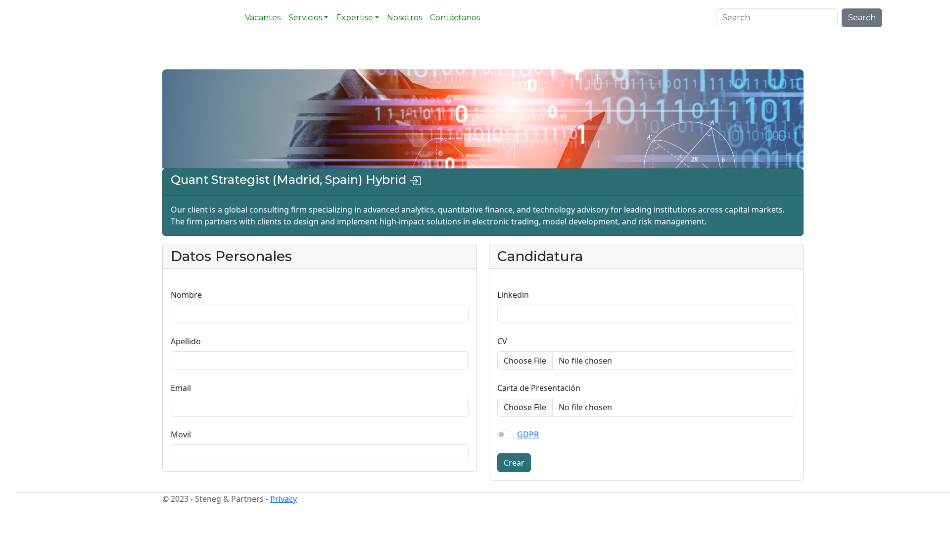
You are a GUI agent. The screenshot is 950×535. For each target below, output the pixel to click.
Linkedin (513, 294)
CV (502, 341)
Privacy (283, 498)
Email (181, 387)
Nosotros (404, 17)
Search (862, 17)
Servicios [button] (305, 17)
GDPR (528, 434)
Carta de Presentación (538, 387)
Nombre (186, 294)
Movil (181, 434)
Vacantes (263, 17)
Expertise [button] (354, 17)
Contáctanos (455, 17)
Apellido (186, 341)
